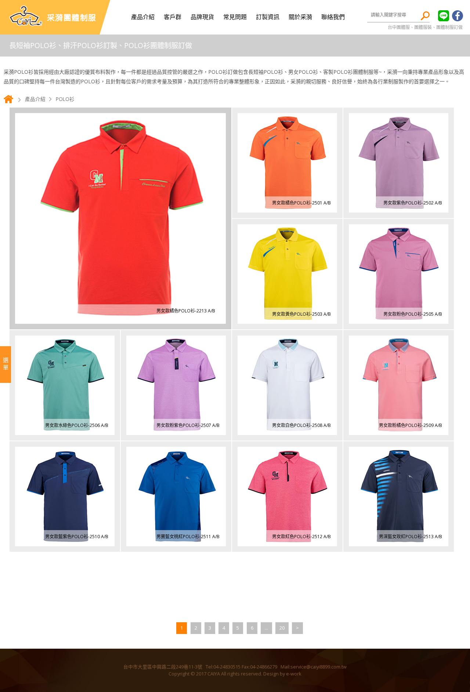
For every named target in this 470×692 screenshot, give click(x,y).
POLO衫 (65, 98)
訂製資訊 (267, 17)
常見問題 (235, 17)
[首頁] (8, 102)
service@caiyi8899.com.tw (318, 666)
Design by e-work (282, 673)
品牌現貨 (202, 17)
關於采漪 (300, 17)
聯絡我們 (333, 17)
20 (282, 627)
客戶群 (172, 17)
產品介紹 (143, 17)
